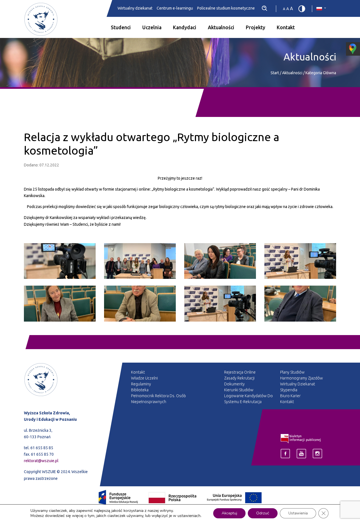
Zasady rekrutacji (239, 378)
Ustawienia (298, 513)
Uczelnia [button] (151, 27)
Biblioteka (139, 390)
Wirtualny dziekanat (135, 8)
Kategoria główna (320, 73)
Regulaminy (141, 384)
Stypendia (288, 390)
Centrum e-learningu (175, 8)
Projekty (255, 27)
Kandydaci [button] (184, 27)
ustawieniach (189, 515)
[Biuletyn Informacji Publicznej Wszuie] (300, 438)
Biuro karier (290, 396)
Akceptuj (229, 513)
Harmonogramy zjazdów (301, 378)
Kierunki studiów (238, 390)
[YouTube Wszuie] (301, 453)
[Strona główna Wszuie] (60, 386)
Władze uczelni (144, 378)
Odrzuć (262, 513)
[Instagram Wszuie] (317, 453)
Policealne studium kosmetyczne (226, 8)
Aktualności (221, 27)
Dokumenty (234, 384)
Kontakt (286, 27)
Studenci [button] (121, 27)
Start (275, 73)
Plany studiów (292, 372)
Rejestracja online (240, 372)
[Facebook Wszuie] (285, 453)
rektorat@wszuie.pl (41, 460)
